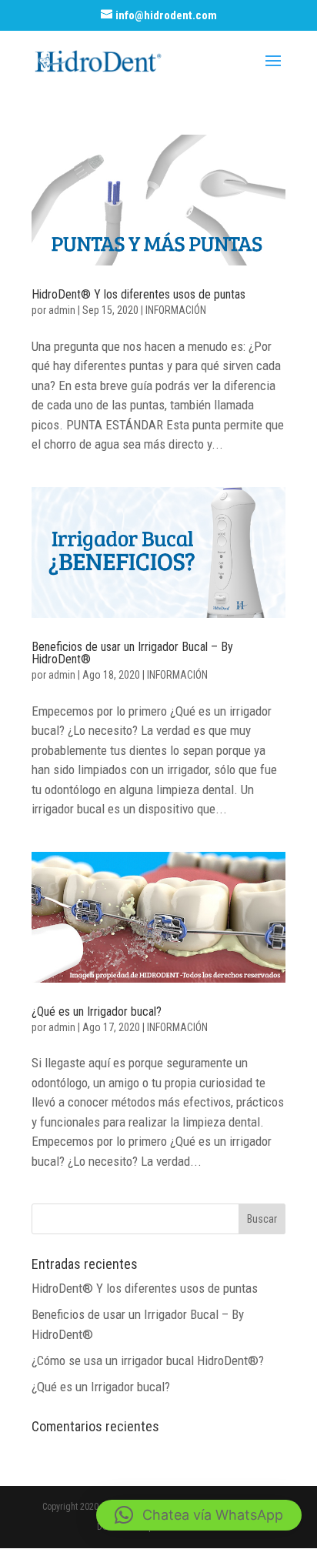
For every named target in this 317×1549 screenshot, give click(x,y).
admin (61, 310)
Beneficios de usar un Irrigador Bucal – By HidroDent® (132, 652)
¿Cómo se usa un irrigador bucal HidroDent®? (148, 1360)
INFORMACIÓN (175, 310)
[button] (199, 1515)
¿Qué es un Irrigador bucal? (97, 1011)
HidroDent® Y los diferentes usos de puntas (138, 294)
